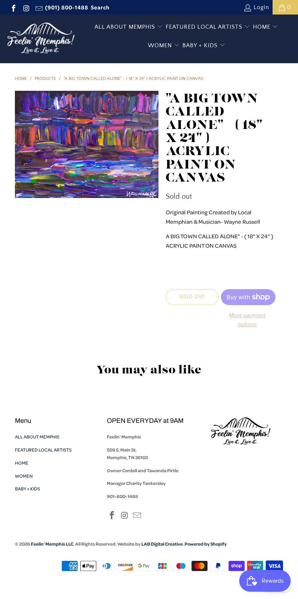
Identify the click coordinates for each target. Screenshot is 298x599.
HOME (262, 27)
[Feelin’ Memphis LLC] (40, 39)
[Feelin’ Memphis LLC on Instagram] (26, 7)
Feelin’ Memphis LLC (52, 544)
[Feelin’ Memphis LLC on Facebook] (13, 7)
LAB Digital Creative (162, 544)
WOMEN (161, 45)
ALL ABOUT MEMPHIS (125, 27)
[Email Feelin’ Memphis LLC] (39, 7)
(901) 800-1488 (66, 7)
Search (100, 7)
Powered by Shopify (206, 544)
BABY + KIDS (201, 45)
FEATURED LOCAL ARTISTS (205, 27)
